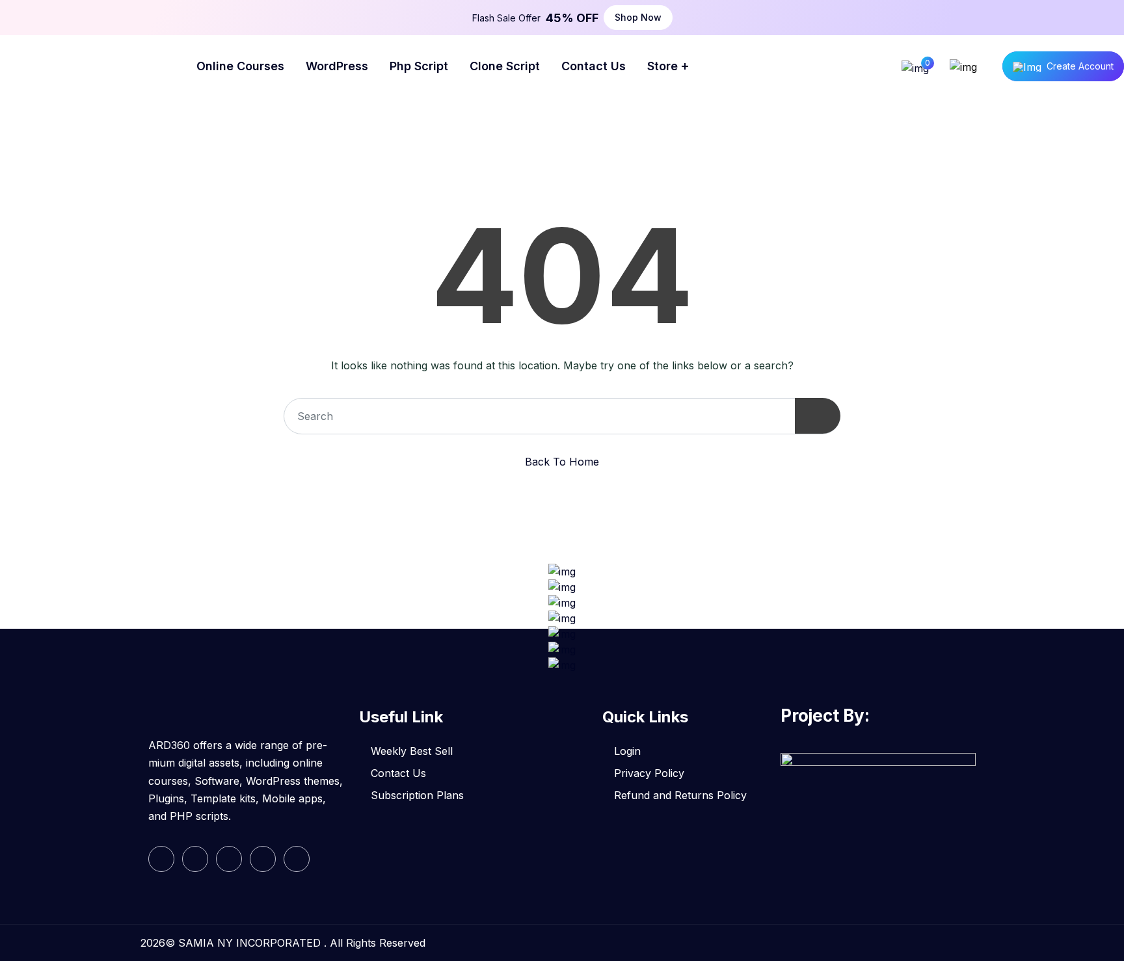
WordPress (337, 66)
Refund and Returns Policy (680, 795)
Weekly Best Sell (412, 750)
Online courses (240, 66)
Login (627, 750)
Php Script (419, 66)
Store (662, 66)
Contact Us (398, 773)
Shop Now (638, 17)
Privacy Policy (649, 773)
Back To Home (562, 461)
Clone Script (505, 66)
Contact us (593, 66)
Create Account (1080, 66)
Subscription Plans (417, 795)
